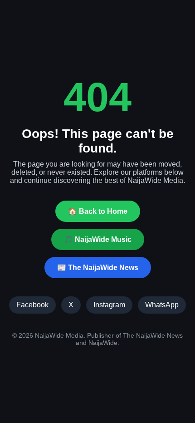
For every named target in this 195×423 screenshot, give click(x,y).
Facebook (32, 305)
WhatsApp (162, 305)
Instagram (109, 305)
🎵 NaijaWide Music (98, 239)
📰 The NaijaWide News (97, 267)
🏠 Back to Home (97, 211)
